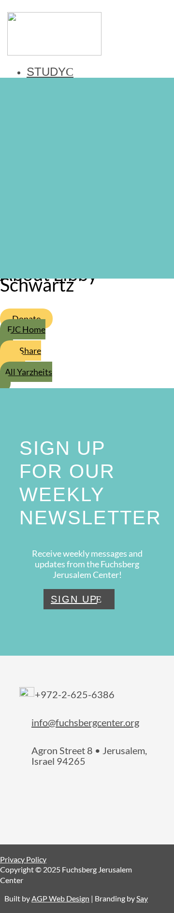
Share (30, 350)
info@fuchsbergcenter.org (85, 722)
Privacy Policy (23, 859)
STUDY (46, 71)
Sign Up (74, 599)
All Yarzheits (28, 371)
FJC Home (26, 329)
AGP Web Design (60, 898)
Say (142, 898)
